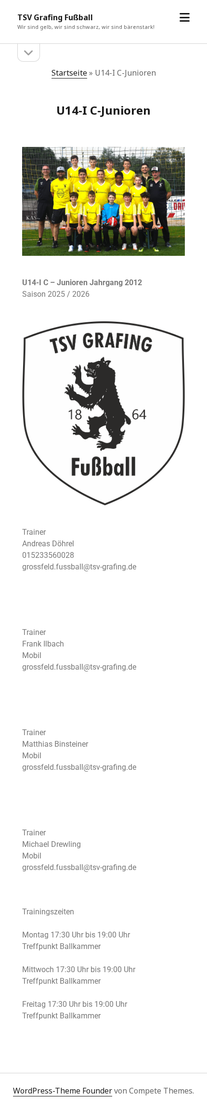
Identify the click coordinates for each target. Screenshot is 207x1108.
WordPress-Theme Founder (62, 1090)
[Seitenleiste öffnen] (28, 53)
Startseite (69, 72)
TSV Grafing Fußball (55, 17)
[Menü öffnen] (185, 18)
